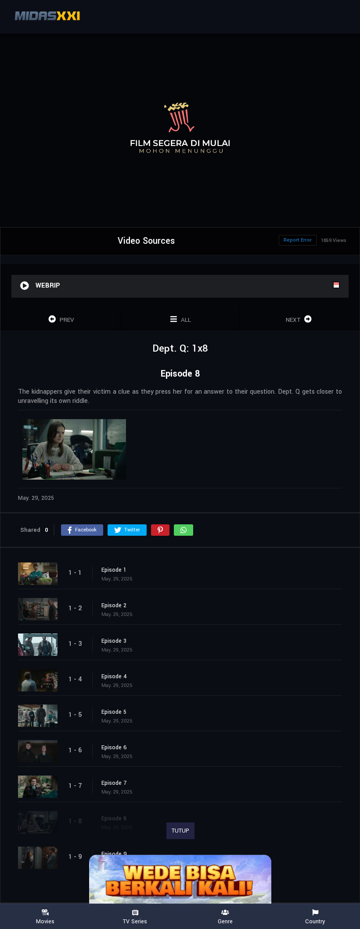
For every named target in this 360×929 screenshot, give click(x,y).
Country (315, 921)
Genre (225, 921)
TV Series (135, 921)
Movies (45, 921)
